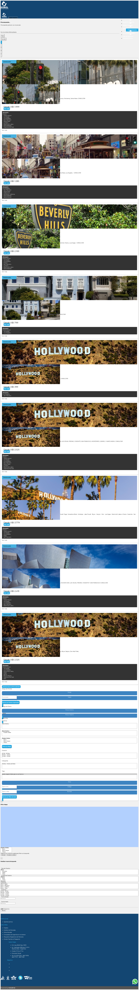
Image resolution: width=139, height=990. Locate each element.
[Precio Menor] (1, 52)
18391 (4, 713)
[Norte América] (69, 724)
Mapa (2, 35)
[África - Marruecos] (69, 885)
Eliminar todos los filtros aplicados (11, 686)
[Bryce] (69, 739)
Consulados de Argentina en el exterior (15, 934)
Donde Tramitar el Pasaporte (12, 939)
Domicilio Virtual (16, 953)
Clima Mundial (8, 932)
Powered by (8, 988)
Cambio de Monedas (10, 930)
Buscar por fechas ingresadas (10, 702)
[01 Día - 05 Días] (69, 753)
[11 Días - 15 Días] (69, 756)
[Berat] (69, 878)
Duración (3, 889)
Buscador (3, 39)
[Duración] (1, 49)
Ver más (7, 108)
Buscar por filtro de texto (9, 797)
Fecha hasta (4, 901)
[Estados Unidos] (69, 732)
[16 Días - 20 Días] (69, 895)
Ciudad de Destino (6, 875)
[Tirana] (69, 879)
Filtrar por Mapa (6, 746)
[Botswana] (69, 871)
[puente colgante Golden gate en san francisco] (69, 774)
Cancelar (3, 855)
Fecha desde (5, 897)
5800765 (5, 718)
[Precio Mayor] (1, 55)
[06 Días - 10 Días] (69, 755)
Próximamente (132, 30)
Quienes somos (8, 922)
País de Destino (5, 868)
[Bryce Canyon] (69, 741)
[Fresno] (69, 742)
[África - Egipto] (69, 884)
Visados (6, 928)
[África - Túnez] (69, 888)
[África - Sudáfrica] (69, 887)
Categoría (3, 882)
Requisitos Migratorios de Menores (13, 937)
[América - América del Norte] (69, 764)
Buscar (3, 910)
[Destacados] (1, 42)
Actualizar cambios (11, 855)
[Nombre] (1, 45)
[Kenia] (69, 874)
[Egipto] (69, 872)
